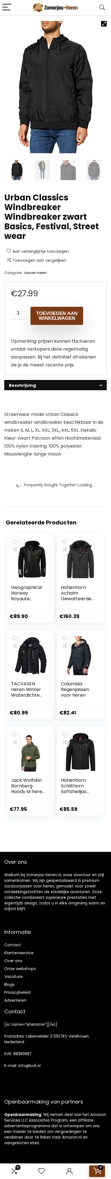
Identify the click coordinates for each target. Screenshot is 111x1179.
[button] (104, 24)
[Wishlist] (41, 1171)
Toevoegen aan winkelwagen (56, 316)
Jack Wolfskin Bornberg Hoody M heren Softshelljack (28, 788)
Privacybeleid (17, 992)
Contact (12, 945)
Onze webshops (20, 968)
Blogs (9, 984)
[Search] (102, 7)
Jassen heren (35, 272)
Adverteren (15, 1000)
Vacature (13, 976)
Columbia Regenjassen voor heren (75, 689)
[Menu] (7, 7)
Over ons (13, 961)
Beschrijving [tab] (22, 385)
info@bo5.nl (29, 1065)
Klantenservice (19, 953)
